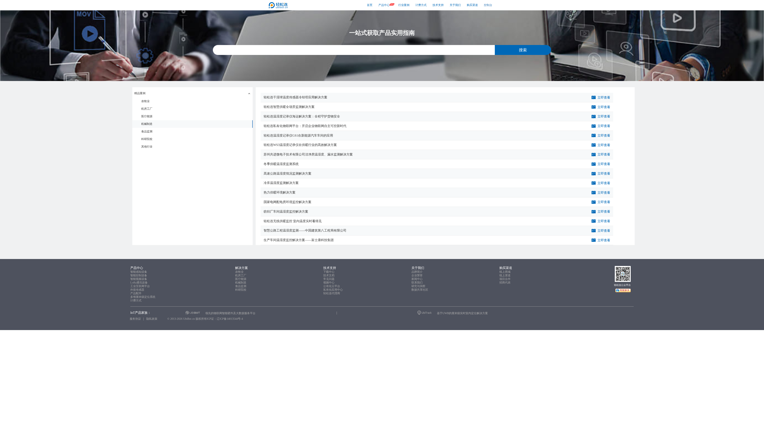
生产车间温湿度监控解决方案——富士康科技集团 (299, 240)
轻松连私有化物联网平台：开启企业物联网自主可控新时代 (305, 126)
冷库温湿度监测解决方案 (281, 183)
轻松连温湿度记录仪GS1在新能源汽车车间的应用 (298, 135)
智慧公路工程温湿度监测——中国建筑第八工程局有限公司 (305, 230)
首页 (369, 5)
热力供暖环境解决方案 (279, 192)
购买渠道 (472, 5)
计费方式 (421, 5)
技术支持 (438, 5)
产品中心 (384, 5)
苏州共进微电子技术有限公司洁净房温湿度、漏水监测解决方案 (308, 154)
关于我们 (455, 5)
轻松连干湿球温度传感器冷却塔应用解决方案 (295, 97)
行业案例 (403, 5)
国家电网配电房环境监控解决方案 (287, 202)
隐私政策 (151, 318)
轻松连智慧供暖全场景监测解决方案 (289, 106)
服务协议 (135, 318)
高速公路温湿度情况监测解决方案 (287, 173)
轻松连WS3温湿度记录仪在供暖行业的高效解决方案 (300, 145)
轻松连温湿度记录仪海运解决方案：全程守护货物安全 (302, 116)
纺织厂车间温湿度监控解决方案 (286, 211)
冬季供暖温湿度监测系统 (281, 164)
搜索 (523, 50)
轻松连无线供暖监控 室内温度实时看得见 (293, 221)
